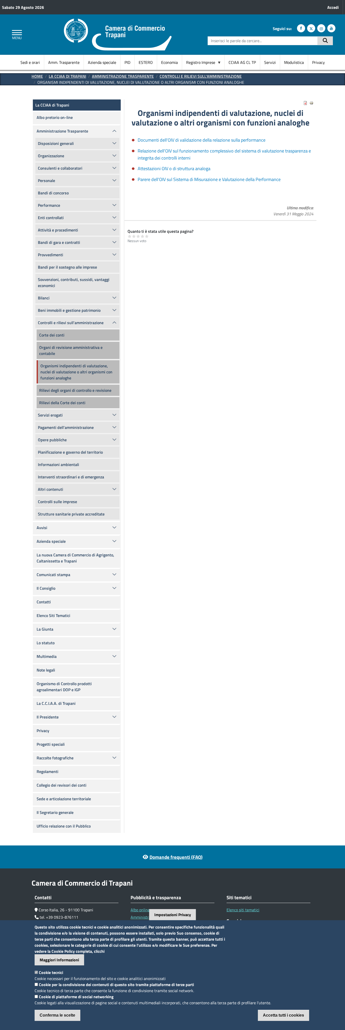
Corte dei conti (51, 335)
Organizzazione (51, 156)
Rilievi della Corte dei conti (62, 403)
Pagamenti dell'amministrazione (66, 427)
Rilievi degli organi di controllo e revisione (75, 390)
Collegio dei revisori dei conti (61, 785)
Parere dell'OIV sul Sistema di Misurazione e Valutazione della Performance (209, 179)
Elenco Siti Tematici (53, 615)
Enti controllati (51, 218)
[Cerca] (325, 40)
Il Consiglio (46, 588)
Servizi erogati (50, 415)
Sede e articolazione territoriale (64, 799)
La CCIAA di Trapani (67, 76)
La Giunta (45, 629)
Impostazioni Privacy (172, 915)
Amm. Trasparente (64, 62)
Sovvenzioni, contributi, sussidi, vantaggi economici (73, 282)
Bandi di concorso (53, 193)
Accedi (333, 7)
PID (127, 62)
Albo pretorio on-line (55, 117)
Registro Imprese (198, 62)
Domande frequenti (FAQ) (176, 857)
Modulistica (294, 62)
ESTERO (146, 62)
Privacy (318, 62)
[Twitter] (311, 28)
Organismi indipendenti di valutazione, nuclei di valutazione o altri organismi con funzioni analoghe (76, 372)
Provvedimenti (50, 255)
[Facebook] (301, 28)
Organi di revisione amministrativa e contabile (71, 350)
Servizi (270, 62)
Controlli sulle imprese (57, 502)
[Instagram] (321, 28)
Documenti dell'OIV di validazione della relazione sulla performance (201, 140)
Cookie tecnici (51, 972)
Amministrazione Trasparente (123, 76)
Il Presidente (48, 717)
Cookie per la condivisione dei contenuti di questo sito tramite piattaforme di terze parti (116, 985)
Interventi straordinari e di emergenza (71, 477)
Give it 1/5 (130, 236)
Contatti (44, 602)
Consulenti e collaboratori (60, 168)
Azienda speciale (102, 62)
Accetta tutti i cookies (283, 1015)
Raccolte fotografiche (55, 758)
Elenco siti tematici (243, 910)
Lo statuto (46, 643)
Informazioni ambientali (58, 464)
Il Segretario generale (55, 812)
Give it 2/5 (134, 236)
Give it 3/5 (138, 236)
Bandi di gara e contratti (59, 242)
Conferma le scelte (57, 1015)
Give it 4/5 (142, 236)
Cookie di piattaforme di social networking (76, 997)
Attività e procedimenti (58, 230)
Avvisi (42, 528)
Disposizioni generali (56, 143)
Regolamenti (47, 771)
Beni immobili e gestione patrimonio (69, 310)
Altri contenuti (50, 489)
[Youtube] (331, 28)
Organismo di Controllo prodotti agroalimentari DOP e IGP (64, 687)
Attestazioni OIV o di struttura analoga (174, 168)
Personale (46, 180)
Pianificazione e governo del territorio (70, 452)
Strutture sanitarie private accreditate (71, 514)
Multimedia (47, 656)
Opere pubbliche (52, 440)
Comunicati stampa (53, 575)
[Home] (117, 22)
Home (37, 76)
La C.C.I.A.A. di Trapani (56, 703)
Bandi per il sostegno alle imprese (67, 267)
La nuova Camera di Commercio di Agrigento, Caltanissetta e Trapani (75, 558)
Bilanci (44, 298)
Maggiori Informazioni (59, 960)
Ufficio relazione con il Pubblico (64, 826)
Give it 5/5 (147, 236)
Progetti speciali (51, 744)
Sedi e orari (30, 62)
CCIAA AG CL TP (242, 62)
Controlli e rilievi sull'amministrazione (201, 76)
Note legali (46, 670)
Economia (169, 62)
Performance (49, 205)
